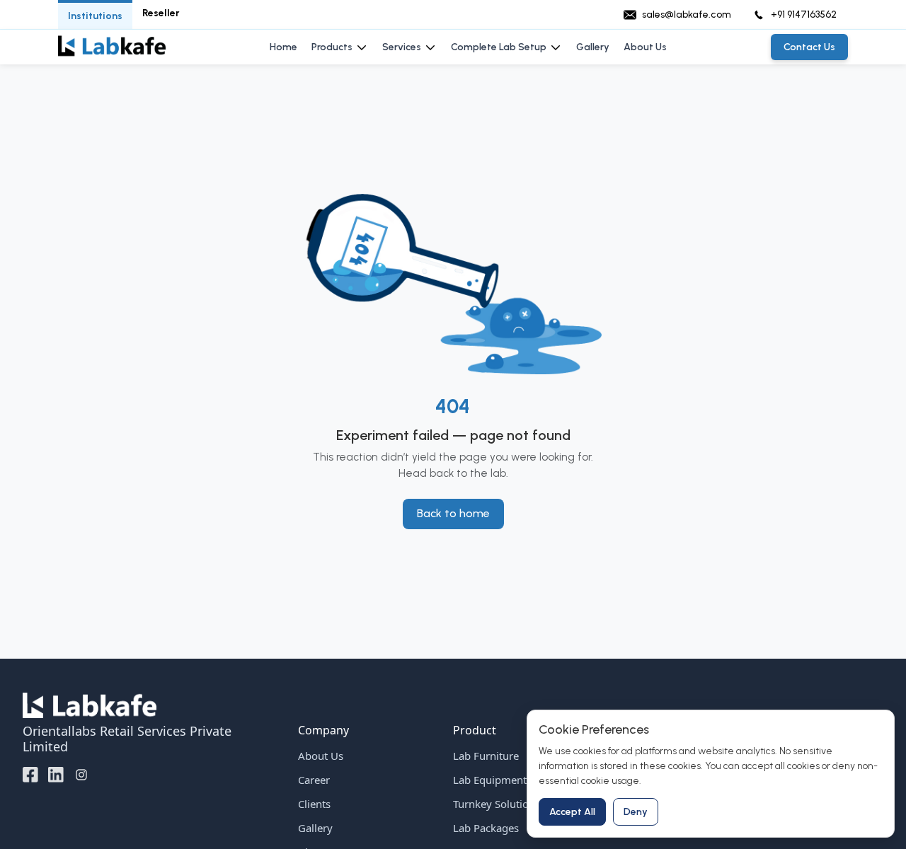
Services (401, 47)
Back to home (453, 513)
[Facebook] (30, 774)
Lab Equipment (490, 780)
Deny (636, 812)
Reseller (161, 13)
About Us (645, 47)
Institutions (95, 16)
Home (283, 47)
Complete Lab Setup (498, 47)
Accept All (572, 812)
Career (314, 780)
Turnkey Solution (494, 804)
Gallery (592, 47)
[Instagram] (81, 774)
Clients (314, 804)
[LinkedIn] (56, 774)
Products (331, 47)
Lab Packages (486, 828)
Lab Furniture (486, 756)
